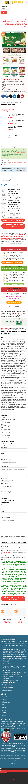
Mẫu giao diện (6, 702)
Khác (15, 162)
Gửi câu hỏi (7, 531)
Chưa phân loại (9, 162)
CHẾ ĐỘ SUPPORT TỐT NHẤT (14, 288)
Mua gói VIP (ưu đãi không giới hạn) (12, 262)
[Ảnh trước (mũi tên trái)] (1, 781)
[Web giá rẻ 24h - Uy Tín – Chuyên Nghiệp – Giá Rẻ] (14, 3)
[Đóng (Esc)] (1, 774)
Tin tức (4, 712)
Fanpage (9, 152)
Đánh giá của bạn (6, 443)
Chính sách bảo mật (7, 687)
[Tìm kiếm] (26, 2)
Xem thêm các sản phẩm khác (14, 284)
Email (3, 453)
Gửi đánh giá (7, 486)
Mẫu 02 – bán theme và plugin (7, 618)
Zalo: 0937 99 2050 (19, 152)
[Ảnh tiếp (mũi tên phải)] (6, 781)
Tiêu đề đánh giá (6, 460)
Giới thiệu (4, 699)
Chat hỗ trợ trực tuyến (14, 302)
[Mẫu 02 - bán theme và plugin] (7, 612)
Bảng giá (4, 704)
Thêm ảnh (4, 478)
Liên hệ (4, 715)
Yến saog (6, 164)
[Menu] (2, 3)
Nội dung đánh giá (6, 466)
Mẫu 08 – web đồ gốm (21, 618)
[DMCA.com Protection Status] (6, 729)
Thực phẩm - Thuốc (17, 102)
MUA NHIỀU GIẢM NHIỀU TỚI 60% (14, 266)
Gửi (4, 12)
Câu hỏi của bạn (6, 517)
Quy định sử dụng (7, 685)
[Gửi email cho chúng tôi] (18, 96)
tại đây (23, 170)
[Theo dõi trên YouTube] (22, 96)
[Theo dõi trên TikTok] (11, 96)
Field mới (4, 6)
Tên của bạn (5, 447)
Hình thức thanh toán (8, 690)
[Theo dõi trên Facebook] (3, 96)
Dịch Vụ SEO (5, 710)
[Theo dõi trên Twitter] (14, 96)
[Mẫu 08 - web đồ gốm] (20, 612)
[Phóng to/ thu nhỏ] (6, 774)
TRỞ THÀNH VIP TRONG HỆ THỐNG (14, 247)
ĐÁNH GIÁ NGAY (8, 438)
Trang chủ (5, 102)
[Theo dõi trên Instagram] (7, 96)
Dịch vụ (4, 707)
